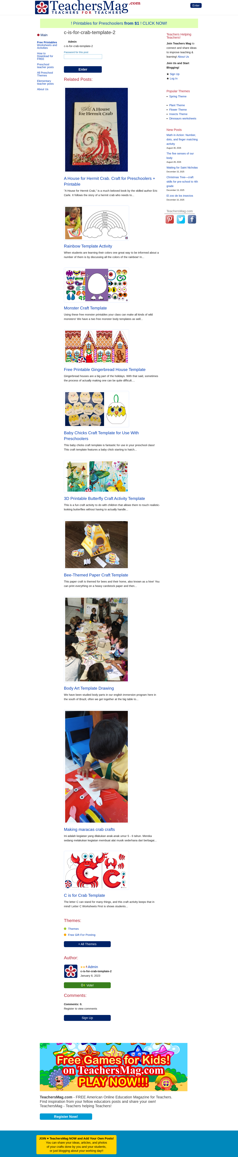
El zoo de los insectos (180, 195)
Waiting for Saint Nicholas (182, 167)
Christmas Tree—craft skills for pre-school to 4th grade (182, 182)
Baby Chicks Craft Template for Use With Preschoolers (101, 436)
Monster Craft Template (85, 308)
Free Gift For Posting (81, 934)
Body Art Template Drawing (89, 688)
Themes (73, 928)
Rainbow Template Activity (88, 246)
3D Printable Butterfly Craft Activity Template (104, 498)
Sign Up (87, 1018)
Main (44, 35)
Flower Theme (178, 109)
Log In (174, 78)
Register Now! (66, 1117)
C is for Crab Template (84, 895)
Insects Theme (178, 114)
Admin (93, 967)
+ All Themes (87, 944)
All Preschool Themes (45, 74)
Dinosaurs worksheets (182, 118)
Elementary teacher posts (45, 82)
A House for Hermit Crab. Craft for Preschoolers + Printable (109, 181)
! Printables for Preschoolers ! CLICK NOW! (119, 23)
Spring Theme (177, 96)
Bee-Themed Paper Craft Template (96, 575)
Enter (196, 5)
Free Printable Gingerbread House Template (105, 369)
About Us (42, 89)
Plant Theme (177, 105)
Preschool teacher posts (45, 66)
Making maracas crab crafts (89, 829)
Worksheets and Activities (47, 45)
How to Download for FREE (45, 56)
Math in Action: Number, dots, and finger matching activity (182, 139)
